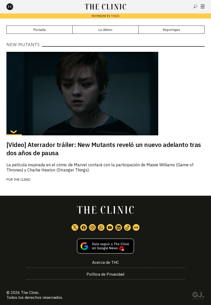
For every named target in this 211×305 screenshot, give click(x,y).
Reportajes (171, 30)
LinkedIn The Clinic (118, 227)
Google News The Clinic (136, 227)
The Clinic (22, 179)
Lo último (105, 30)
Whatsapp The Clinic (101, 227)
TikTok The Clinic (127, 227)
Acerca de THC (105, 262)
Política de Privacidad (105, 274)
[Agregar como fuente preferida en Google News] (105, 246)
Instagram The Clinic (92, 227)
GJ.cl (198, 296)
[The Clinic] (14, 6)
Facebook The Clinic (83, 227)
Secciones (203, 6)
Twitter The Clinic (75, 227)
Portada (39, 30)
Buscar (195, 6)
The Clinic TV (110, 227)
